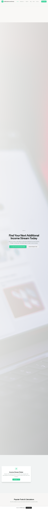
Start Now (15, 479)
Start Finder (44, 1)
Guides (27, 1)
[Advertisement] (24, 14)
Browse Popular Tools (33, 246)
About (34, 1)
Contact (37, 1)
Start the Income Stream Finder (18, 246)
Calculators (21, 1)
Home (18, 1)
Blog (30, 1)
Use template (28, 507)
